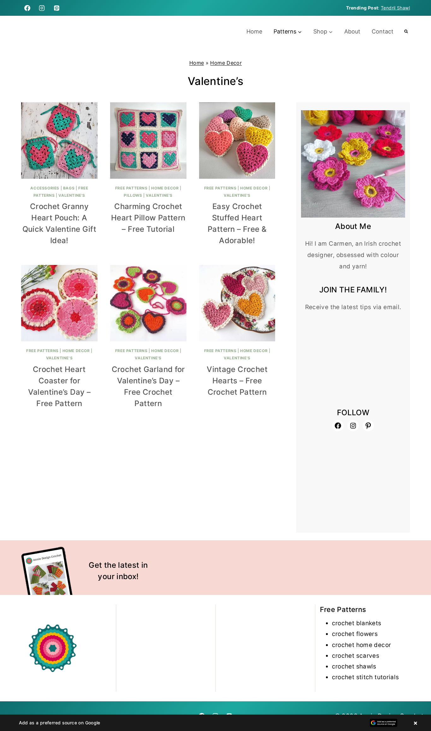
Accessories (44, 188)
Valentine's (71, 195)
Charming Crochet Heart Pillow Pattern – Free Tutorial (148, 218)
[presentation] (59, 140)
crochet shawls (354, 666)
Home (254, 31)
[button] (215, 723)
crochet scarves (356, 655)
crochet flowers (355, 634)
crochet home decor (361, 645)
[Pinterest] (57, 8)
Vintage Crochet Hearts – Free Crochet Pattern (237, 381)
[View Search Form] (406, 31)
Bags (68, 188)
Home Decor (226, 63)
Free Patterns (131, 188)
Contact (382, 31)
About (352, 31)
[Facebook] (27, 8)
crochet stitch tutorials (365, 677)
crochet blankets (356, 623)
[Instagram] (42, 8)
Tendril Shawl (395, 7)
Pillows (133, 195)
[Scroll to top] (416, 706)
